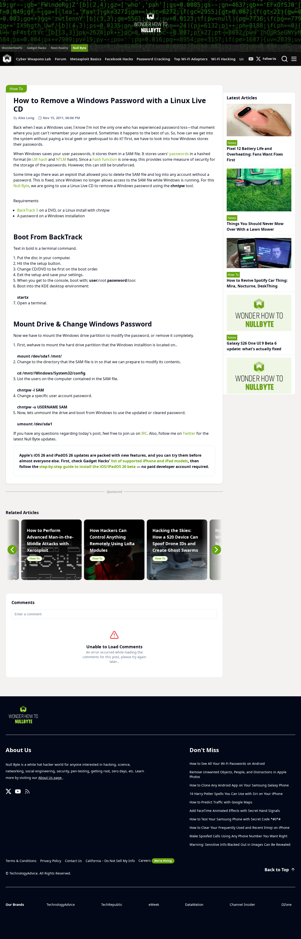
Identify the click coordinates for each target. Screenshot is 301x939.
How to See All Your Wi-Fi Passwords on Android (227, 763)
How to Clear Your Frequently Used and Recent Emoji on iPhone (239, 827)
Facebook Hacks (119, 58)
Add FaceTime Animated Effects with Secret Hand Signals (235, 810)
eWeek (154, 904)
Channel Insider (242, 904)
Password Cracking (153, 58)
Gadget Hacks (36, 48)
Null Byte (79, 48)
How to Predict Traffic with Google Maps (221, 802)
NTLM (61, 159)
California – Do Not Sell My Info (110, 860)
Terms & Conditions (21, 860)
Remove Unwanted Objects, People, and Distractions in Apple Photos (238, 774)
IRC (144, 433)
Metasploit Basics (85, 58)
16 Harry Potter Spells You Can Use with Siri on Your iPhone (236, 793)
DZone (286, 904)
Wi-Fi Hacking (223, 58)
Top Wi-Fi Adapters (190, 58)
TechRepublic (111, 904)
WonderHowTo (12, 48)
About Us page (50, 777)
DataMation (194, 904)
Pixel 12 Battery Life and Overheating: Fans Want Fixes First (255, 154)
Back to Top (277, 869)
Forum (60, 58)
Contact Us (73, 860)
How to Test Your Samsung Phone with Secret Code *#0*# (235, 819)
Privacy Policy (50, 860)
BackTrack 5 (27, 210)
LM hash (39, 159)
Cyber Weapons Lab (33, 58)
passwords (179, 153)
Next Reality (59, 48)
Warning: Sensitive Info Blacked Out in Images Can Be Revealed (240, 844)
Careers (155, 860)
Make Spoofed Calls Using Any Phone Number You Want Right (238, 836)
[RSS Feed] (27, 791)
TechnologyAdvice (61, 904)
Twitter (189, 433)
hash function (104, 159)
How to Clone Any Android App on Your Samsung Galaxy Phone (239, 785)
